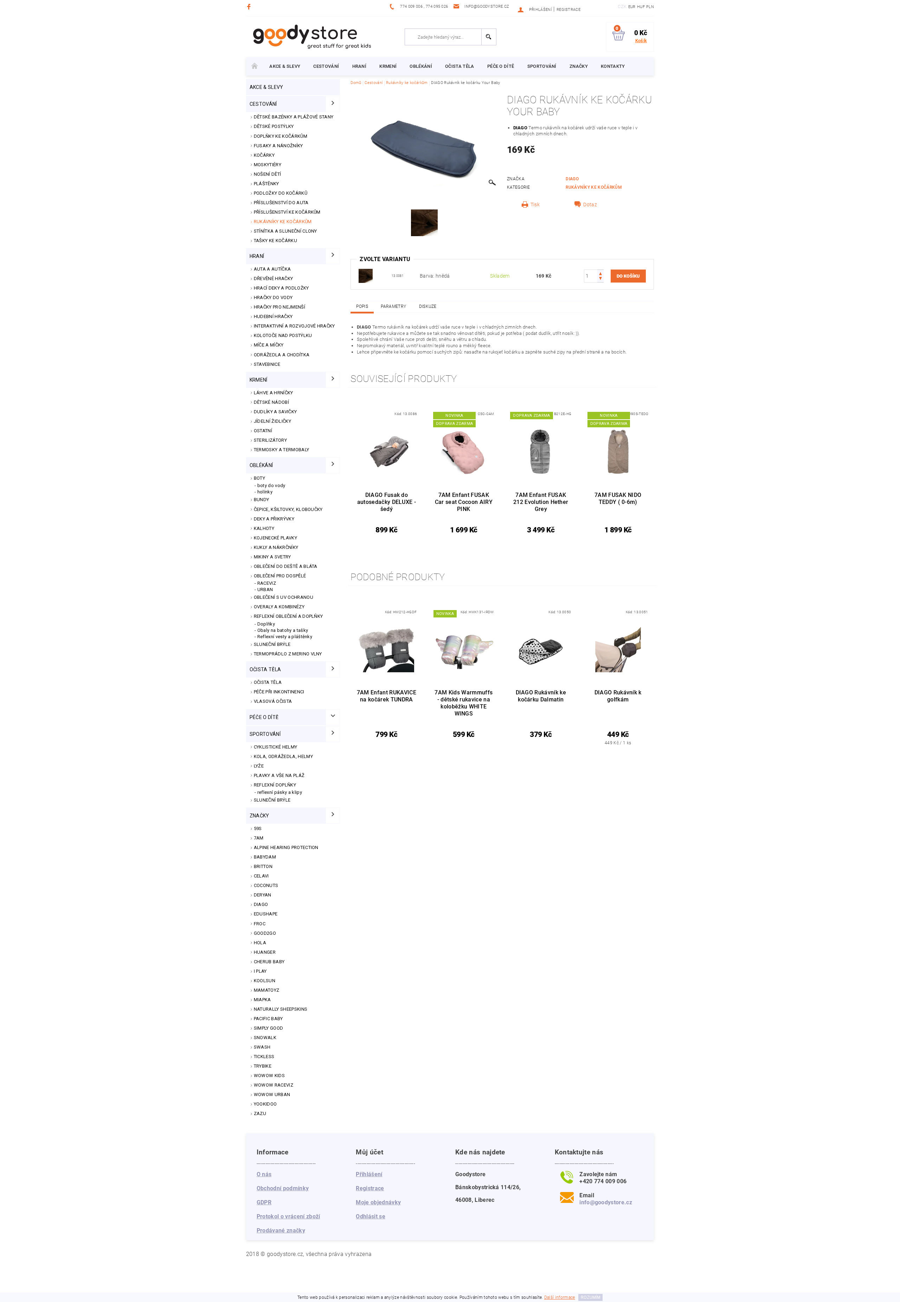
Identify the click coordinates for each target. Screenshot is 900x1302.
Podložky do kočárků (280, 193)
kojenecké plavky (275, 537)
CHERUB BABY (269, 961)
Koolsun (264, 980)
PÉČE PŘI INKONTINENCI (279, 691)
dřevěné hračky (273, 278)
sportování (542, 66)
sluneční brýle (272, 800)
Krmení (388, 66)
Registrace (568, 9)
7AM (259, 838)
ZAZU (260, 1113)
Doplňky (266, 624)
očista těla (459, 66)
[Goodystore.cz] (311, 36)
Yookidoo (265, 1104)
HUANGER (265, 952)
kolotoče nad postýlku (283, 335)
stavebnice (267, 364)
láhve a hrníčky (273, 392)
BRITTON (263, 866)
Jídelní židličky (272, 421)
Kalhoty (264, 528)
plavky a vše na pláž (279, 775)
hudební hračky (273, 316)
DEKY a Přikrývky (274, 519)
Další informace (559, 1297)
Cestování (326, 66)
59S (258, 828)
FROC (259, 923)
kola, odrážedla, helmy (283, 756)
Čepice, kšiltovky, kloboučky (288, 509)
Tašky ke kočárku (275, 240)
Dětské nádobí (271, 402)
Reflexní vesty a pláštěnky (284, 636)
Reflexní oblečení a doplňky (288, 616)
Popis (362, 306)
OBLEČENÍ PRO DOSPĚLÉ (280, 575)
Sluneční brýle (272, 644)
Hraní (359, 66)
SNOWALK (265, 1037)
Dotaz (590, 204)
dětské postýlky (274, 126)
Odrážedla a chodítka (281, 354)
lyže (259, 766)
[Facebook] (249, 6)
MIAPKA (262, 999)
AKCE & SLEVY (284, 66)
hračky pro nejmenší (279, 307)
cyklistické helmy (275, 747)
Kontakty (613, 66)
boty (259, 478)
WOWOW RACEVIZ (273, 1085)
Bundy (261, 499)
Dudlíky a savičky (275, 411)
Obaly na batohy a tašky (282, 630)
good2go (265, 933)
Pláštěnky (266, 183)
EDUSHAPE (266, 913)
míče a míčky (269, 345)
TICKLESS (264, 1056)
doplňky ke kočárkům (280, 136)
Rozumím (590, 1297)
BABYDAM (265, 857)
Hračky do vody (273, 297)
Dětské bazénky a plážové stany (294, 116)
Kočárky (264, 155)
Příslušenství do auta (281, 202)
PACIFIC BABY (268, 1018)
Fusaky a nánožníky (278, 145)
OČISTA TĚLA (268, 682)
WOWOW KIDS (269, 1075)
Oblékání (421, 66)
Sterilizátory (270, 440)
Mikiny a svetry (272, 556)
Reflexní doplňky (275, 785)
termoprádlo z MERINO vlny (288, 653)
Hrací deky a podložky (281, 288)
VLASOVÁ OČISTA (273, 701)
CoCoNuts (266, 885)
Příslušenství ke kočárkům (287, 212)
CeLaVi (261, 876)
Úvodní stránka (254, 66)
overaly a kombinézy (279, 606)
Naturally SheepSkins (280, 1009)
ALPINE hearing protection (286, 847)
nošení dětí (267, 174)
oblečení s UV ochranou (283, 597)
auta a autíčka (272, 269)
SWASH (262, 1047)
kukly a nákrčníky (276, 547)
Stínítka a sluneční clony (285, 231)
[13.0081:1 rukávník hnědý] (366, 275)
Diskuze (428, 306)
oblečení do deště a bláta (285, 566)
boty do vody (271, 485)
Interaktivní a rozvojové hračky (294, 326)
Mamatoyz (266, 990)
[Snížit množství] (600, 279)
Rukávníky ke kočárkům (283, 221)
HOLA (260, 942)
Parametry (393, 306)
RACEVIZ (266, 583)
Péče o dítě (500, 66)
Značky (579, 66)
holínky (264, 491)
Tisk (535, 204)
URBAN (265, 589)
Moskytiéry (267, 164)
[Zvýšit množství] (600, 273)
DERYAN (262, 895)
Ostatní (263, 430)
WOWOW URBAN (272, 1094)
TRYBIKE (262, 1066)
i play (260, 971)
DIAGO (261, 904)
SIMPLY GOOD (268, 1028)
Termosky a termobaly (281, 449)
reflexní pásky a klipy (279, 792)
